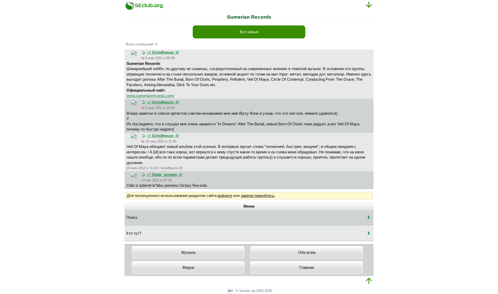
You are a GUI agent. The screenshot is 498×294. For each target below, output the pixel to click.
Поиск (131, 217)
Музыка (188, 252)
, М (163, 52)
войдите (225, 196)
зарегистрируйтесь (257, 196)
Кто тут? (133, 233)
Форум (188, 267)
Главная (306, 267)
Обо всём (306, 252)
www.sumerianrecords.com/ (150, 96)
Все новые (249, 32)
